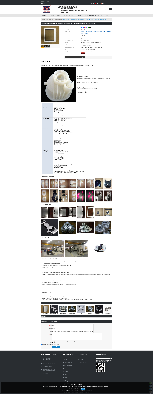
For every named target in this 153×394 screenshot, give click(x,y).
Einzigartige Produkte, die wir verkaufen (93, 15)
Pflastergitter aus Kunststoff (66, 373)
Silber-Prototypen (81, 318)
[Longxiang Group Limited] (47, 9)
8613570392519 (50, 366)
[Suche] (110, 9)
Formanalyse (65, 369)
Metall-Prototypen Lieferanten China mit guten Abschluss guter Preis (108, 313)
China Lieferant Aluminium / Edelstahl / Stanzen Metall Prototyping (45, 313)
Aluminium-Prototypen (72, 318)
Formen (59, 15)
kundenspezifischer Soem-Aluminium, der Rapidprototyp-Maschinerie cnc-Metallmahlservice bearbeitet (72, 313)
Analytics (74, 390)
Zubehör (54, 342)
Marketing (85, 390)
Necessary (69, 390)
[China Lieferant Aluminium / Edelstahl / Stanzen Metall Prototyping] (45, 309)
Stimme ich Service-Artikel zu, (50, 344)
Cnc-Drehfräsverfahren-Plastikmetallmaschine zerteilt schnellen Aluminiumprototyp (81, 313)
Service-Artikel (56, 344)
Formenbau (65, 371)
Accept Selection (76, 388)
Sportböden (65, 377)
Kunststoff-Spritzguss (68, 15)
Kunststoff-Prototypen (67, 381)
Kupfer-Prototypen (55, 318)
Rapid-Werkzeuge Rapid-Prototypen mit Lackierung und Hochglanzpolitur (63, 313)
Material (64, 380)
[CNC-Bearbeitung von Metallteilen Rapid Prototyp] (54, 309)
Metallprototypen (58, 19)
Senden (56, 346)
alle (47, 19)
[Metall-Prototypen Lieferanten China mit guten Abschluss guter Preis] (108, 309)
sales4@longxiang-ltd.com (50, 363)
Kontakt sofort (68, 57)
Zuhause (44, 15)
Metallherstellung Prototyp (46, 318)
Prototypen (79, 15)
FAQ (107, 15)
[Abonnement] (110, 358)
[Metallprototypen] (83, 53)
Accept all (83, 388)
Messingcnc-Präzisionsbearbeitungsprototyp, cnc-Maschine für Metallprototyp (90, 313)
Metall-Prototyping (63, 318)
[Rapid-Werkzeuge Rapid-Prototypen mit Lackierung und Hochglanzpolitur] (63, 309)
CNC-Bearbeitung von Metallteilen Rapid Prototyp (54, 313)
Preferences (79, 390)
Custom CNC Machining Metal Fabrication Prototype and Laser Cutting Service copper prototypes (96, 32)
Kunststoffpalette (66, 375)
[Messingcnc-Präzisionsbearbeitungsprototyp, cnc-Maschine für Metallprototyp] (90, 309)
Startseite (43, 19)
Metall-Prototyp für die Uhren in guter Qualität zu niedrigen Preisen (99, 313)
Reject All (70, 388)
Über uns (52, 15)
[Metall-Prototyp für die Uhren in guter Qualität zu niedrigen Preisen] (99, 309)
